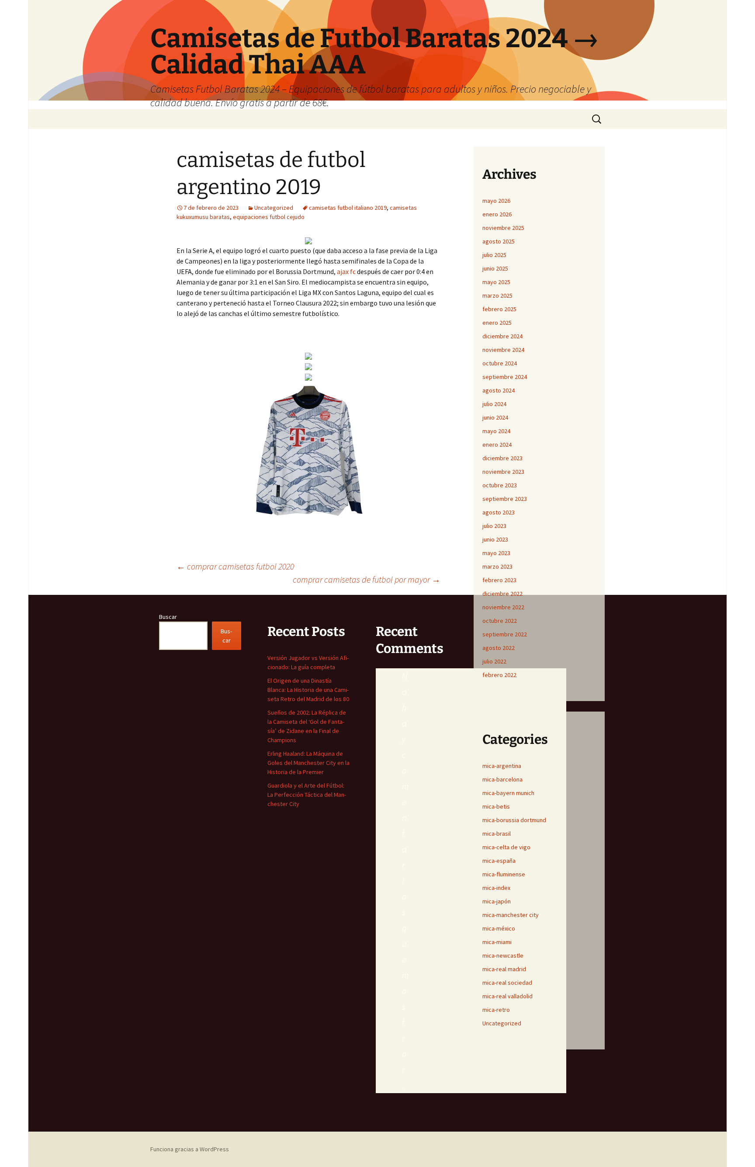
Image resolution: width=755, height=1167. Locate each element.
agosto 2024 (498, 390)
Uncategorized (273, 208)
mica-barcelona (502, 779)
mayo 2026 (496, 201)
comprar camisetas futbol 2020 (235, 566)
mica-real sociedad (507, 982)
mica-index (496, 888)
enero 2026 (497, 214)
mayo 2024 (496, 431)
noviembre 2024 (503, 350)
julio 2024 (494, 404)
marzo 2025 (497, 295)
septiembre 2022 (504, 634)
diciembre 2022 (502, 593)
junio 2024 (495, 417)
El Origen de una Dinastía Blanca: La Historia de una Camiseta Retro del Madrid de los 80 (308, 690)
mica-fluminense (503, 874)
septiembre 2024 (504, 377)
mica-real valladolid (507, 996)
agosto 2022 (498, 648)
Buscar (168, 617)
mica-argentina (501, 766)
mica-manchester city (510, 915)
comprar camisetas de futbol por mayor (366, 579)
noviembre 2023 (503, 472)
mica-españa (499, 861)
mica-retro (496, 1010)
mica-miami (497, 942)
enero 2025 (497, 322)
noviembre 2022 (503, 607)
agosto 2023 (498, 512)
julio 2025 (494, 255)
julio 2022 (494, 661)
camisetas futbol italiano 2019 (348, 208)
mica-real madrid (504, 969)
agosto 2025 (498, 241)
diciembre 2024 (502, 336)
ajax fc (346, 271)
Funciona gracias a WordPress (189, 1149)
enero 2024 (497, 444)
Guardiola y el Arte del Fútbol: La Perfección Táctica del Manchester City (306, 794)
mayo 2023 (496, 553)
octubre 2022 (499, 621)
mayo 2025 (496, 282)
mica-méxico (498, 928)
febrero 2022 (499, 675)
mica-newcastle (502, 955)
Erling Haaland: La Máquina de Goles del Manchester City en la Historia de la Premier (308, 763)
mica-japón (496, 901)
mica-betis (496, 806)
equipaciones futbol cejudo (269, 217)
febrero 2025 (499, 309)
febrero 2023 (499, 580)
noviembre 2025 (503, 228)
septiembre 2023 (504, 499)
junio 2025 (495, 268)
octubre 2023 (499, 485)
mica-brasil (496, 833)
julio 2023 (494, 526)
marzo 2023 (497, 566)
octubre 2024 (499, 363)
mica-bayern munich (508, 793)
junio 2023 (495, 539)
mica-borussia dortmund (514, 820)
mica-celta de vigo (506, 847)
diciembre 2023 (502, 458)
